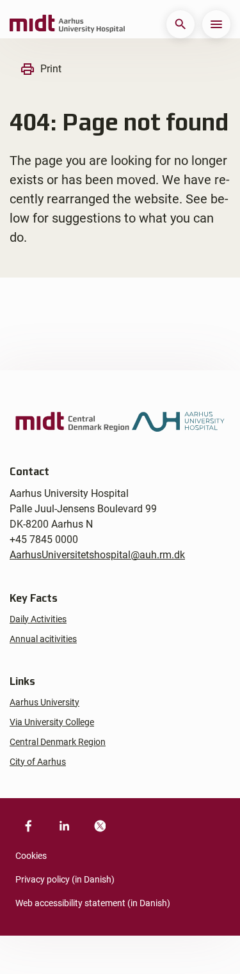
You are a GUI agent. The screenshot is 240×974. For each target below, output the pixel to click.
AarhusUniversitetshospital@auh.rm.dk (97, 555)
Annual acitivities (43, 639)
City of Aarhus (38, 762)
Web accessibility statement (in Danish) (92, 903)
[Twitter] (100, 826)
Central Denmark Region (58, 742)
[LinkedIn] (64, 826)
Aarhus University (44, 702)
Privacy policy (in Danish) (65, 879)
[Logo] (67, 24)
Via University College (52, 722)
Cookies (31, 856)
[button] (180, 24)
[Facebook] (28, 826)
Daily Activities (38, 619)
